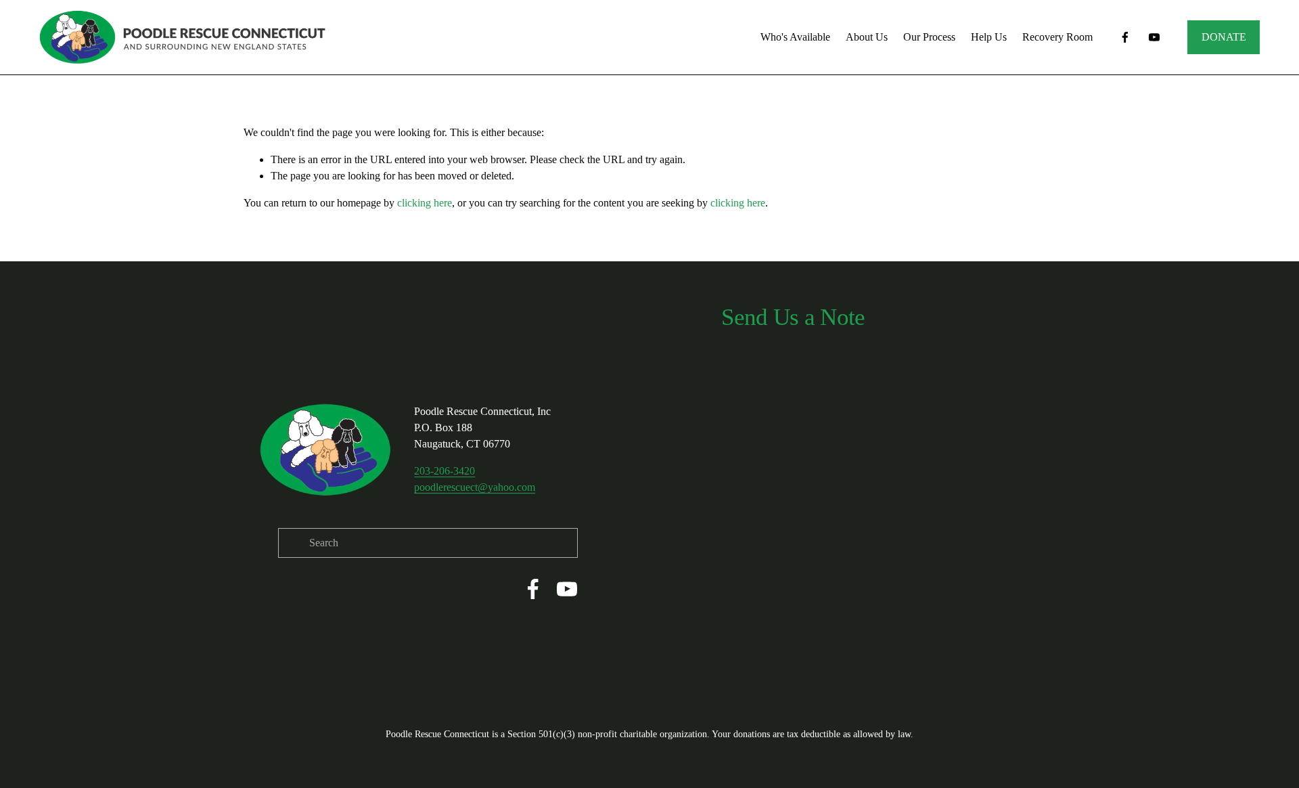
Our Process (929, 37)
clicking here (424, 203)
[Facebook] (1125, 37)
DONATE (1224, 37)
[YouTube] (1154, 37)
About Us (867, 37)
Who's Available (795, 37)
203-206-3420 (444, 471)
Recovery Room (1057, 37)
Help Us (989, 37)
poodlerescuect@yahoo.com (474, 487)
